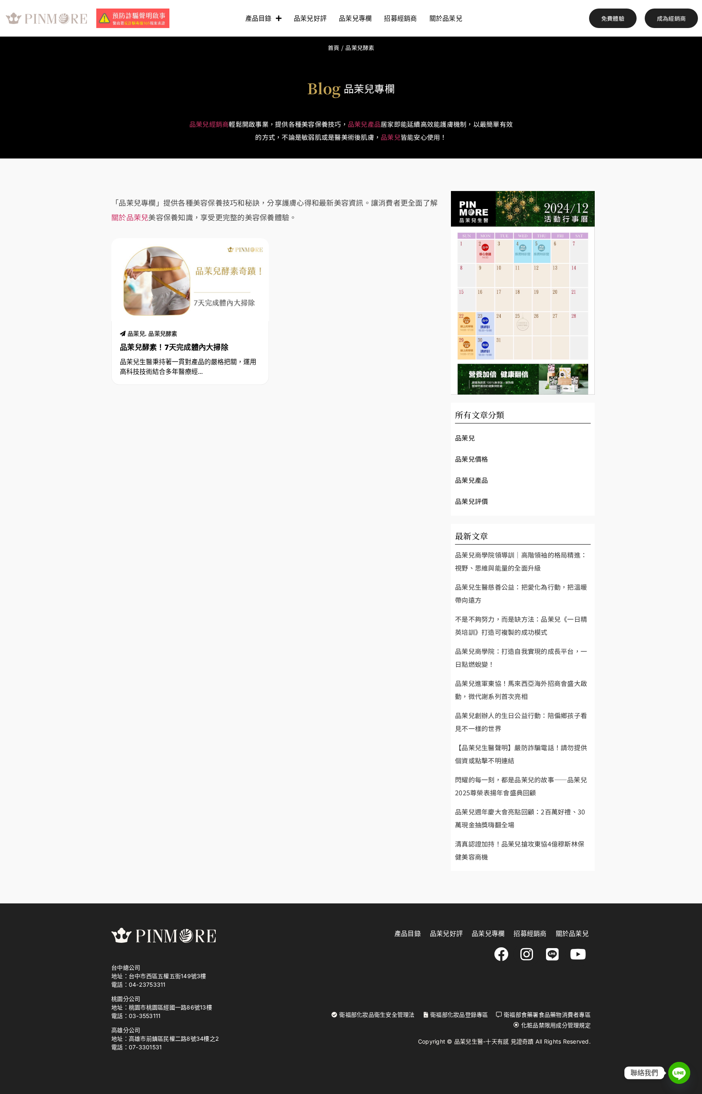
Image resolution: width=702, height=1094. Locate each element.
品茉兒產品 (364, 124)
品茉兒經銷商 (209, 124)
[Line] (552, 954)
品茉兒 (391, 137)
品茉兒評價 (471, 501)
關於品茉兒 (445, 18)
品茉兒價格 (471, 459)
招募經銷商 (400, 18)
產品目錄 (258, 18)
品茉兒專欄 (355, 18)
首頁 (334, 47)
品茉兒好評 (310, 18)
